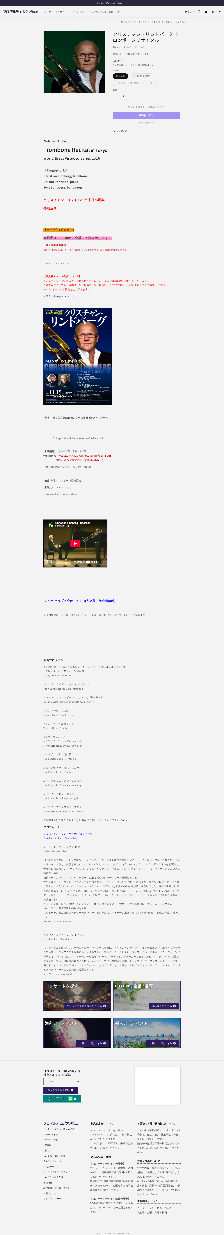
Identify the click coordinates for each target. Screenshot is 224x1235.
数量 (115, 89)
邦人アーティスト (52, 1166)
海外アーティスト (52, 1161)
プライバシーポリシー (54, 1198)
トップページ (129, 22)
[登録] (77, 1081)
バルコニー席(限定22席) (129, 83)
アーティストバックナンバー (57, 1172)
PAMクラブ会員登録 (58, 1090)
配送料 (120, 65)
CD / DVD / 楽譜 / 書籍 (54, 1155)
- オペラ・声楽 (50, 1139)
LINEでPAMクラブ (56, 1099)
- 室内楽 (47, 1145)
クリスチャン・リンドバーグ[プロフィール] (68, 833)
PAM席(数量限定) (142, 77)
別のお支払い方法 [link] (146, 122)
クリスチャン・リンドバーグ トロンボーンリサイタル (162, 22)
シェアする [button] (121, 131)
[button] (56, 12)
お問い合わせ (50, 1193)
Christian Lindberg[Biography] (60, 838)
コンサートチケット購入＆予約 (59, 1129)
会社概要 (47, 1182)
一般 (151, 83)
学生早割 (121, 77)
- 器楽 (46, 1150)
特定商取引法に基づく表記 (56, 1188)
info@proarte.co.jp (64, 296)
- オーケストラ (50, 1134)
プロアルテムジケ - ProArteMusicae (115, 1233)
